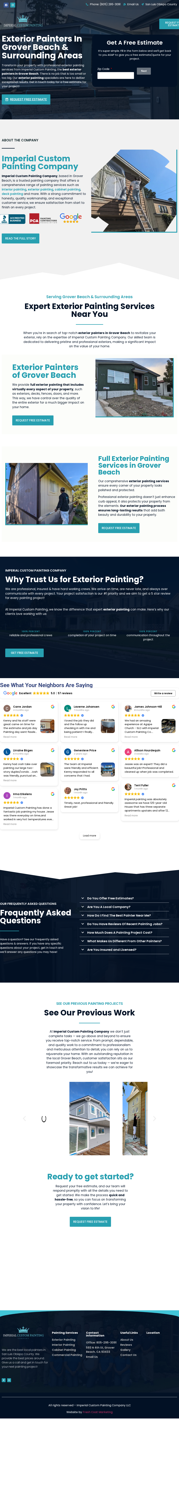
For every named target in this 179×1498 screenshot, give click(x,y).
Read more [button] (10, 737)
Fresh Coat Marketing (98, 1412)
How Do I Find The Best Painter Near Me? (119, 915)
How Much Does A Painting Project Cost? (119, 932)
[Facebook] (6, 5)
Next (144, 71)
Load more (89, 835)
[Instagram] (12, 5)
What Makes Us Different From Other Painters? (124, 941)
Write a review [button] (163, 693)
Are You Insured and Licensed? (111, 949)
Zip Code (103, 69)
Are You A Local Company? (108, 907)
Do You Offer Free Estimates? (110, 898)
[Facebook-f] (4, 1380)
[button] (124, 898)
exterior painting (40, 189)
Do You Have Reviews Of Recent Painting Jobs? (124, 924)
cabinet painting (67, 189)
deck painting (13, 194)
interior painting (14, 189)
